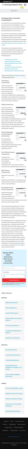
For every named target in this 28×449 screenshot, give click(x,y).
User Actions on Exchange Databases (13, 405)
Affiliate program (18, 427)
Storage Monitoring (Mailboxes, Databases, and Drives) (14, 367)
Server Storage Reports (12, 325)
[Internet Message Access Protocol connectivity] (21, 140)
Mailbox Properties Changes (14, 399)
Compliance (12, 424)
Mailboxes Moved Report (13, 411)
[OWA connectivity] (21, 111)
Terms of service (19, 421)
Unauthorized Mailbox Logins (14, 388)
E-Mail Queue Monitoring (13, 355)
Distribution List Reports (13, 338)
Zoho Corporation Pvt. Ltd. (13, 443)
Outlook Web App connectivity (13, 61)
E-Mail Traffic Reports (12, 313)
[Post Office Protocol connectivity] (21, 159)
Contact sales (14, 430)
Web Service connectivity (11, 69)
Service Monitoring (11, 350)
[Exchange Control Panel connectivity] (21, 194)
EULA (11, 421)
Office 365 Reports (11, 308)
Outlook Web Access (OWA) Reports (14, 319)
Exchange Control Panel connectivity (14, 70)
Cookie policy (8, 427)
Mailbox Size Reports (12, 302)
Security (5, 424)
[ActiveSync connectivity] (21, 88)
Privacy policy (21, 424)
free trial (18, 245)
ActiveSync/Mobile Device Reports (13, 331)
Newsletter (5, 430)
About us (6, 421)
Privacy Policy (17, 284)
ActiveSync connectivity (11, 59)
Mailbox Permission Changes (14, 393)
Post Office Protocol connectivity (13, 67)
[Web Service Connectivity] (21, 176)
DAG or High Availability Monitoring (13, 375)
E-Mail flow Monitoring (12, 360)
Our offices (23, 430)
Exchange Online (17, 75)
